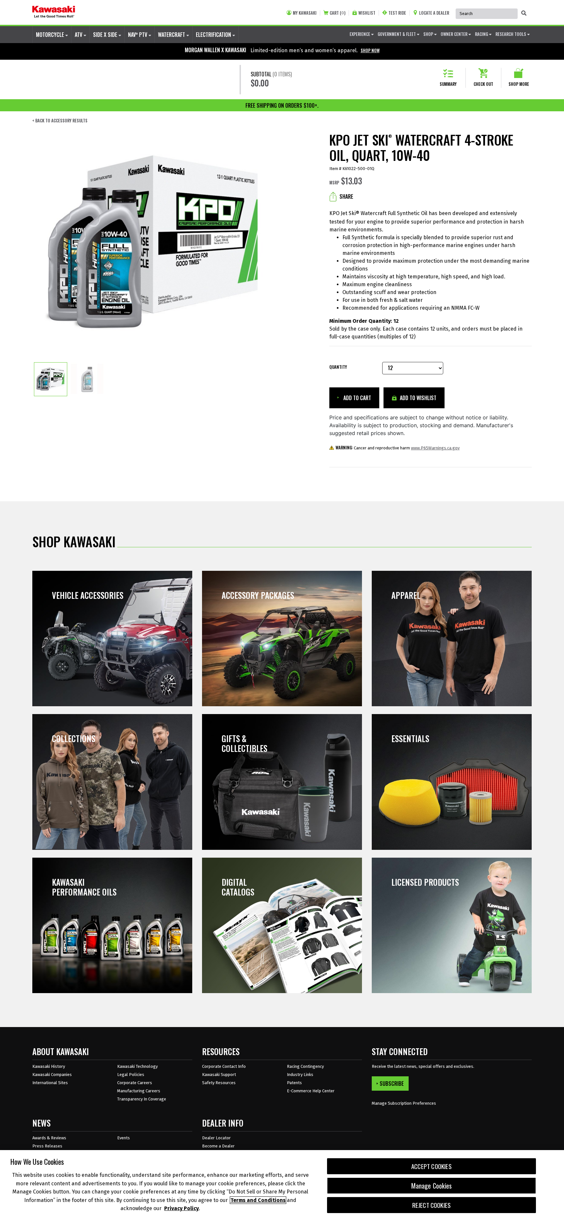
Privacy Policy (181, 1208)
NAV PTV (138, 35)
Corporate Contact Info (224, 1066)
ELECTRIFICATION (214, 35)
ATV (79, 35)
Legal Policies (130, 1074)
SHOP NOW (370, 50)
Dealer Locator (216, 1137)
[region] (282, 1183)
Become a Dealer (218, 1146)
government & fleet (397, 34)
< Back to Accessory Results (59, 120)
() (337, 13)
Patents (294, 1082)
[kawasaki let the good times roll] (53, 12)
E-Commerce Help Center (311, 1090)
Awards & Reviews (49, 1137)
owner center (454, 34)
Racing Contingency (305, 1066)
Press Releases (47, 1146)
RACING (482, 34)
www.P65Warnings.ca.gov (435, 447)
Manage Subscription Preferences (404, 1103)
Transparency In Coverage (141, 1099)
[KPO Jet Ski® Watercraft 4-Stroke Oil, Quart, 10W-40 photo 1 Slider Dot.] (50, 379)
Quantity (338, 367)
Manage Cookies (431, 1186)
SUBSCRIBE (392, 1083)
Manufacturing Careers (138, 1090)
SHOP (428, 34)
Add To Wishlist (417, 398)
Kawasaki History (48, 1066)
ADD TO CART (356, 398)
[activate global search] (523, 13)
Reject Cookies (431, 1205)
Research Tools (511, 34)
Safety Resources (219, 1082)
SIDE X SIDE (105, 35)
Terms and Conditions (258, 1200)
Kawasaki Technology (137, 1066)
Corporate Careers (134, 1082)
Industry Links (300, 1074)
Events (123, 1137)
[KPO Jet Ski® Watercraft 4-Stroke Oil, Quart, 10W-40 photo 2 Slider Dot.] (87, 379)
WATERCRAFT (172, 35)
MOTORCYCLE (50, 35)
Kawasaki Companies (52, 1074)
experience (360, 34)
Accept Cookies (431, 1166)
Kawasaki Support (219, 1074)
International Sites (50, 1082)
